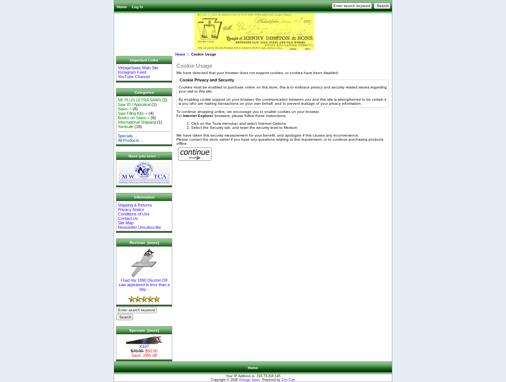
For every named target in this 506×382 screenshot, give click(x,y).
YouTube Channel (134, 76)
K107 (144, 346)
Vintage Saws (249, 380)
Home (122, 7)
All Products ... (131, 140)
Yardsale (125, 126)
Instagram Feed (132, 72)
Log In (137, 7)
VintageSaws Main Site (138, 68)
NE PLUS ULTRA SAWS (139, 100)
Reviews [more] (144, 243)
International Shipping (137, 122)
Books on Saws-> (134, 117)
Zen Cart (288, 380)
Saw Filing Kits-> (132, 113)
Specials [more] (144, 330)
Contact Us (128, 218)
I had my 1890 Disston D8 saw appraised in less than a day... (144, 284)
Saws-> (125, 109)
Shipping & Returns (135, 205)
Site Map (125, 223)
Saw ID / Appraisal (134, 104)
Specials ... (127, 136)
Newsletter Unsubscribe (139, 227)
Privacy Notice (131, 209)
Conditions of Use (134, 214)
